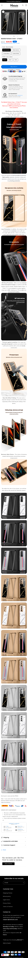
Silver (10, 59)
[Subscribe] (23, 882)
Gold (16, 59)
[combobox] (5, 955)
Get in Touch (7, 943)
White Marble (15, 50)
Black (4, 59)
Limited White (15, 53)
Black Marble (6, 50)
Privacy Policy (7, 903)
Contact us (20, 95)
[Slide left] (10, 36)
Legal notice (6, 899)
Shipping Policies (7, 893)
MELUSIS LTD (11, 957)
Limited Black (6, 53)
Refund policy (7, 896)
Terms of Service (8, 906)
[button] (2, 5)
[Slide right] (17, 36)
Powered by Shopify (18, 957)
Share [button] (4, 850)
